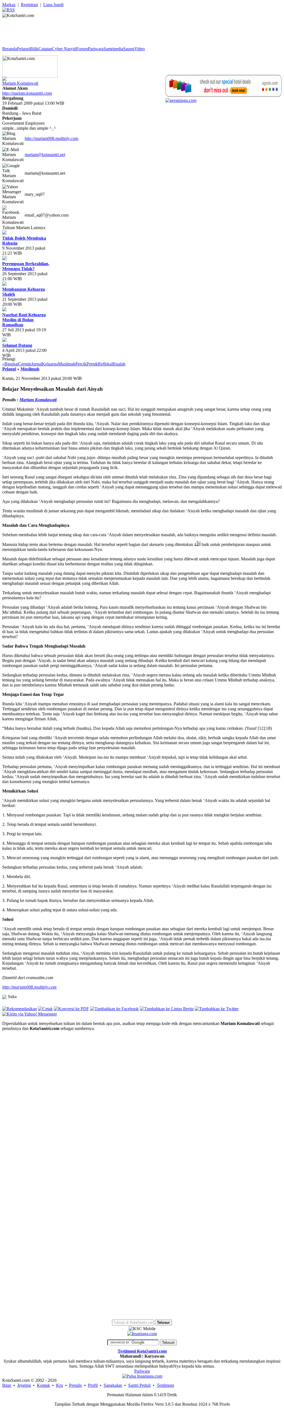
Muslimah (66, 364)
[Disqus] (142, 1105)
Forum (82, 48)
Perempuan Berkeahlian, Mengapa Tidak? (25, 266)
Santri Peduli (139, 1385)
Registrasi (29, 4)
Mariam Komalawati (20, 83)
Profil (93, 1385)
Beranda (9, 48)
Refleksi (105, 364)
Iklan (6, 1385)
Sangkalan (113, 1385)
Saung (128, 48)
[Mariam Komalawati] (4, 77)
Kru (59, 1385)
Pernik (92, 364)
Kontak (43, 1385)
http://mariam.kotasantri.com (27, 93)
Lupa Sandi (53, 4)
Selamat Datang (17, 345)
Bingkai (11, 364)
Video (139, 48)
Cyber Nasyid (64, 48)
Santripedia (113, 48)
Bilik (34, 48)
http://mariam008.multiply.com (51, 138)
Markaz (9, 4)
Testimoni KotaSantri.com (142, 1351)
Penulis (75, 1385)
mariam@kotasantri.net (45, 154)
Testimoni (165, 1385)
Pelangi (23, 48)
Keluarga (50, 364)
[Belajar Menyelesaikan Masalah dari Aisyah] (29, 1013)
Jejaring (24, 1385)
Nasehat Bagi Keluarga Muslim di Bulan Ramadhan (24, 319)
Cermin (24, 364)
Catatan (45, 48)
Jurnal (36, 364)
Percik (81, 364)
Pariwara (95, 48)
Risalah (118, 364)
